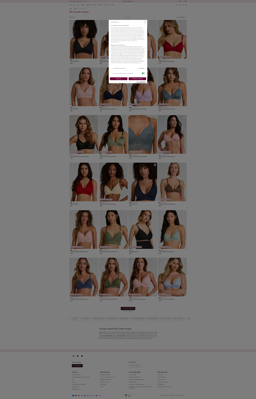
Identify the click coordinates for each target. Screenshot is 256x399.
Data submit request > (115, 42)
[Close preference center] (145, 22)
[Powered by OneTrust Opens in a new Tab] (141, 82)
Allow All (118, 78)
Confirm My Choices (137, 78)
